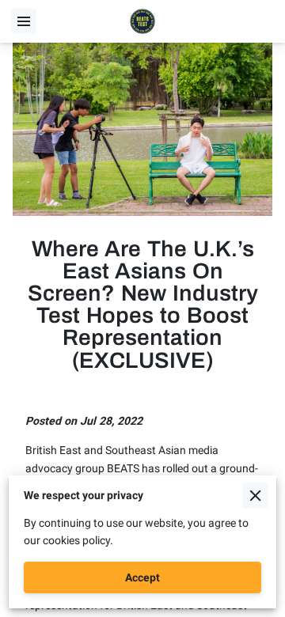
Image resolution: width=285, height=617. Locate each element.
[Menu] (23, 21)
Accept (142, 577)
